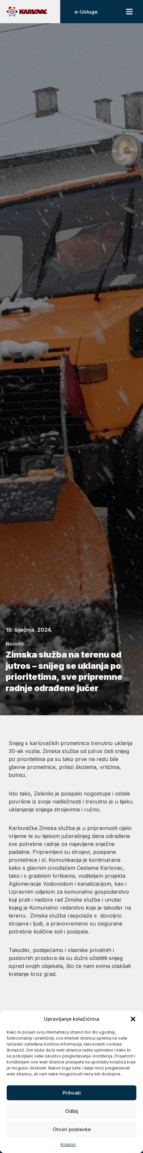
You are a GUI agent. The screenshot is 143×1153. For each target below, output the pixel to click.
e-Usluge (86, 12)
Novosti (15, 644)
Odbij (71, 1111)
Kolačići (68, 1144)
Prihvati (72, 1093)
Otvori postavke (72, 1129)
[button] (133, 1019)
